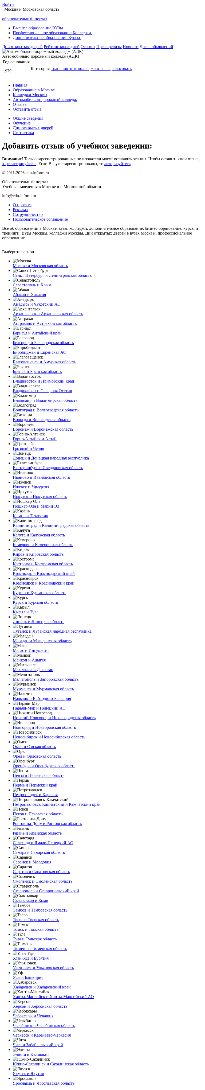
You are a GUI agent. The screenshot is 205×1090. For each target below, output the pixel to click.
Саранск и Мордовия (32, 862)
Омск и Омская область (34, 746)
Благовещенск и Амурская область (44, 362)
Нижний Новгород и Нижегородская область (54, 717)
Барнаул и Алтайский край (37, 333)
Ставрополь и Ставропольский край (46, 891)
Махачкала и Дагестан (33, 669)
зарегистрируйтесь (19, 163)
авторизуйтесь (117, 163)
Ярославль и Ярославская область (43, 1083)
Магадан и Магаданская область (42, 641)
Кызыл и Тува (25, 612)
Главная (20, 85)
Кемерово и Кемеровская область (43, 544)
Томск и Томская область (35, 929)
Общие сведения (28, 118)
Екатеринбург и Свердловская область (48, 467)
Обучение (22, 123)
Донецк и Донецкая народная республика (51, 458)
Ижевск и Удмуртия (31, 487)
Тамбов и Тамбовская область (40, 910)
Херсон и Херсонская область (40, 1006)
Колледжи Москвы (30, 94)
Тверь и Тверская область (36, 919)
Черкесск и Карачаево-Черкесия (42, 1035)
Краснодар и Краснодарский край (44, 573)
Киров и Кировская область (38, 554)
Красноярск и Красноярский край (43, 583)
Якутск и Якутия (28, 1073)
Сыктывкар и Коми (30, 900)
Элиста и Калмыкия (31, 1054)
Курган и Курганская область (39, 592)
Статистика (23, 132)
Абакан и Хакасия (29, 294)
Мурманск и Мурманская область (43, 689)
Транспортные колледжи (74, 68)
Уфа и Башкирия (28, 977)
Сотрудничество (28, 214)
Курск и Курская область (35, 602)
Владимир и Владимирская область (45, 400)
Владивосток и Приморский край (43, 381)
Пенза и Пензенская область (38, 775)
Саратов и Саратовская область (41, 871)
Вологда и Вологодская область (41, 419)
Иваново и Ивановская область (41, 477)
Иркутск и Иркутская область (40, 496)
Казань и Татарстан (30, 515)
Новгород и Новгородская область (44, 727)
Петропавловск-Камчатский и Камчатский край (57, 804)
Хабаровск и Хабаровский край (42, 987)
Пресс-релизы (109, 46)
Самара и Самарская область (39, 852)
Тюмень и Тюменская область (40, 948)
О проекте (22, 205)
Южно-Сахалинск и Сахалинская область (51, 1064)
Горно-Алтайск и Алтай (35, 439)
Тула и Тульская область (35, 939)
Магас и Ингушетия (31, 650)
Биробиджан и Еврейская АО (39, 352)
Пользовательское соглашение (40, 219)
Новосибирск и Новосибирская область (49, 737)
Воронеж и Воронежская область (43, 429)
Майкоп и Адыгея (29, 660)
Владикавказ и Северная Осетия (42, 390)
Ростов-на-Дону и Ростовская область (47, 823)
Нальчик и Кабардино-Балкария (42, 698)
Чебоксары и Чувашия (33, 1016)
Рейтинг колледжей (62, 46)
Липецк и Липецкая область (38, 621)
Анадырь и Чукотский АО (37, 304)
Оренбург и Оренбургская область (44, 766)
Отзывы (88, 46)
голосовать (122, 68)
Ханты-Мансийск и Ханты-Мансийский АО (53, 996)
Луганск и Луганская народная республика (52, 631)
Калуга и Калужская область (39, 535)
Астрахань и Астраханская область (45, 323)
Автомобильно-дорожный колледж (45, 99)
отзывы (104, 68)
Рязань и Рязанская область (37, 833)
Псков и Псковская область (37, 814)
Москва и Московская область (40, 265)
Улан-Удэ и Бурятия (31, 958)
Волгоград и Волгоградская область (45, 410)
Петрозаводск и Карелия (35, 794)
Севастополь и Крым (32, 285)
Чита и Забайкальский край (38, 1044)
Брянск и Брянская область (37, 371)
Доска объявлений (156, 46)
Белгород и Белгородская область (43, 342)
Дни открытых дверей (22, 46)
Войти (8, 4)
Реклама (20, 209)
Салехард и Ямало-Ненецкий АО (43, 842)
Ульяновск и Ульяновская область (43, 968)
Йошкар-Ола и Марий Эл (36, 506)
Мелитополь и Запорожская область (45, 679)
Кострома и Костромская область (43, 564)
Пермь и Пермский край (35, 785)
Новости (131, 46)
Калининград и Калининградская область (51, 525)
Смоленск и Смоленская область (42, 881)
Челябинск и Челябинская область (44, 1025)
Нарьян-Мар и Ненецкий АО (39, 708)
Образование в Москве (34, 90)
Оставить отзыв (27, 109)
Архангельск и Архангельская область (48, 314)
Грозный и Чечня (28, 448)
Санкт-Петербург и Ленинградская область (52, 275)
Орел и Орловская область (37, 756)
